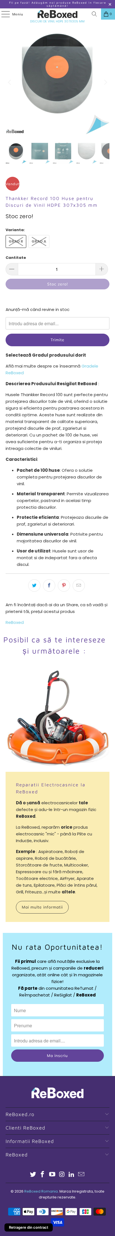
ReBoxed (15, 622)
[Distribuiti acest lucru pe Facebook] (49, 585)
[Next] (105, 82)
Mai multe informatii (42, 907)
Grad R (16, 241)
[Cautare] (94, 14)
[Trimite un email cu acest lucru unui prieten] (79, 585)
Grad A (39, 241)
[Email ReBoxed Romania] (81, 1175)
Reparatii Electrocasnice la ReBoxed (50, 788)
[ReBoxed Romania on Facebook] (43, 1175)
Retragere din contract (28, 1227)
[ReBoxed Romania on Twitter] (33, 1175)
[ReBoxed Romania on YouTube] (52, 1175)
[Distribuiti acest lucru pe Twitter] (34, 585)
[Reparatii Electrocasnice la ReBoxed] (57, 720)
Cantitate (16, 257)
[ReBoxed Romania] (57, 14)
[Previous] (9, 82)
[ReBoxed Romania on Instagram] (62, 1175)
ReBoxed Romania (41, 1191)
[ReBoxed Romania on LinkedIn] (72, 1175)
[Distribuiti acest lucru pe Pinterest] (64, 585)
